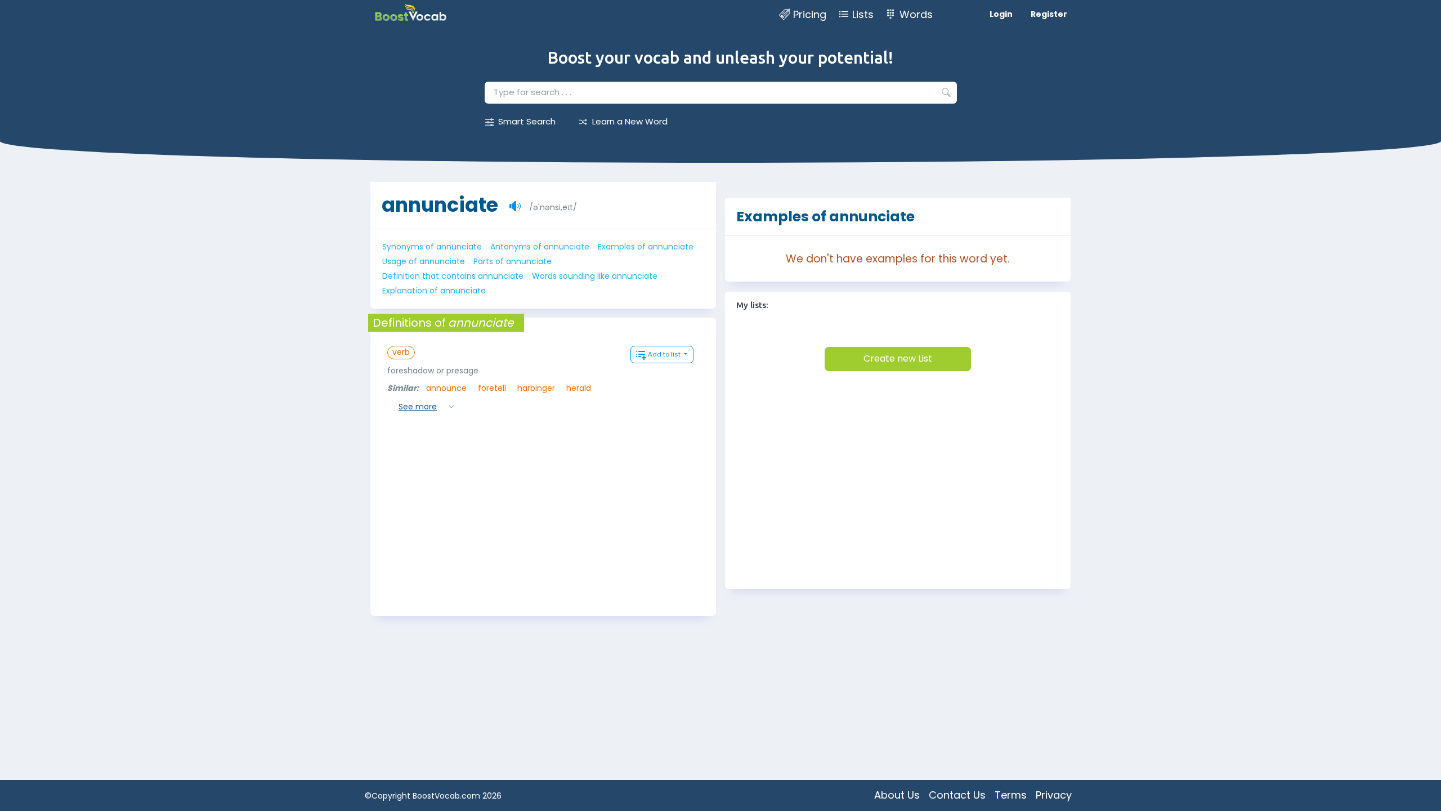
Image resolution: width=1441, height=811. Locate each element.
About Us (897, 795)
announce (446, 388)
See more (418, 406)
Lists (863, 14)
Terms (1011, 795)
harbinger (536, 388)
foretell (492, 388)
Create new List (897, 358)
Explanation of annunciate (434, 290)
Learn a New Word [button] (630, 121)
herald (578, 388)
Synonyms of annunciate (432, 246)
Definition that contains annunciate (452, 276)
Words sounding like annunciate (594, 276)
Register (1049, 14)
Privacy (1054, 795)
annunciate (440, 205)
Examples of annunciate (645, 246)
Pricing (809, 14)
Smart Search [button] (527, 121)
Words (916, 14)
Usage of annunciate (423, 261)
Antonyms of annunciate (539, 246)
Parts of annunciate (512, 261)
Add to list (665, 354)
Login (1001, 14)
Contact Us (957, 795)
